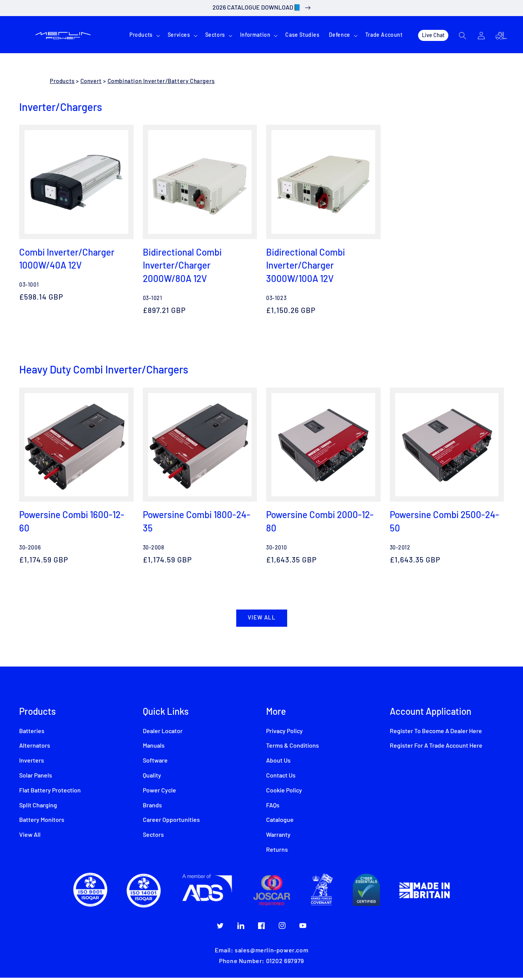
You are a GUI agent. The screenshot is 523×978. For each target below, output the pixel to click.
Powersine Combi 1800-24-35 (196, 521)
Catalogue (280, 820)
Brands (152, 805)
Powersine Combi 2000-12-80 (320, 521)
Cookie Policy (284, 790)
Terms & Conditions (292, 746)
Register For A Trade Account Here (436, 746)
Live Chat (433, 35)
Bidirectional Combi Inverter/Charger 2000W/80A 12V (182, 265)
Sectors (153, 835)
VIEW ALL (262, 618)
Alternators (34, 746)
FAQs (272, 805)
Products (62, 81)
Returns (277, 850)
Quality (152, 776)
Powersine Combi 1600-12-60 (71, 521)
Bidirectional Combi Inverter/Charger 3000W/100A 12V (305, 265)
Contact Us (281, 776)
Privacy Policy (284, 731)
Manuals (154, 746)
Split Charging (38, 805)
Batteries (31, 731)
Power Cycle (159, 790)
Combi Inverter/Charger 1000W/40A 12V (66, 258)
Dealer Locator (163, 731)
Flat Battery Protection (50, 790)
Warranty (278, 835)
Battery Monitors (41, 820)
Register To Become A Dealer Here (436, 731)
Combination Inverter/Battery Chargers (161, 81)
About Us (278, 761)
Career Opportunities (171, 820)
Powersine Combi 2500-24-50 (444, 521)
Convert (91, 81)
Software (155, 761)
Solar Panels (35, 776)
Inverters (31, 761)
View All (30, 835)
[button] (144, 35)
